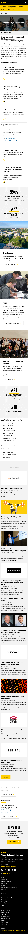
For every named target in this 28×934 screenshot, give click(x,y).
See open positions (7, 794)
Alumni (2, 9)
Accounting (4, 879)
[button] (25, 2)
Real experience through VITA (12, 323)
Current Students (5, 899)
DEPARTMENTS (5, 877)
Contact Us (4, 924)
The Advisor (4, 914)
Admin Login (6, 873)
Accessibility (23, 930)
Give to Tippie (4, 922)
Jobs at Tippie (4, 904)
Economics (4, 883)
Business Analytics (6, 881)
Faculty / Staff (4, 901)
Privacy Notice (4, 930)
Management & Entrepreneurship (9, 887)
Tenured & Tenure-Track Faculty (12, 140)
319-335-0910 (5, 812)
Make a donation (13, 842)
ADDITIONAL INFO (6, 910)
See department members (9, 816)
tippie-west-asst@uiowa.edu (9, 810)
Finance (3, 885)
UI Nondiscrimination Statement (14, 930)
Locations (3, 920)
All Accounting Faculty (10, 138)
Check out (10, 265)
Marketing (3, 889)
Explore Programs (5, 916)
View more (5, 777)
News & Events (5, 912)
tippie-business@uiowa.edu (8, 866)
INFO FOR (3, 893)
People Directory (10, 9)
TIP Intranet (4, 905)
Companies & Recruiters (7, 897)
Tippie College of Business (12, 7)
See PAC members (9, 379)
